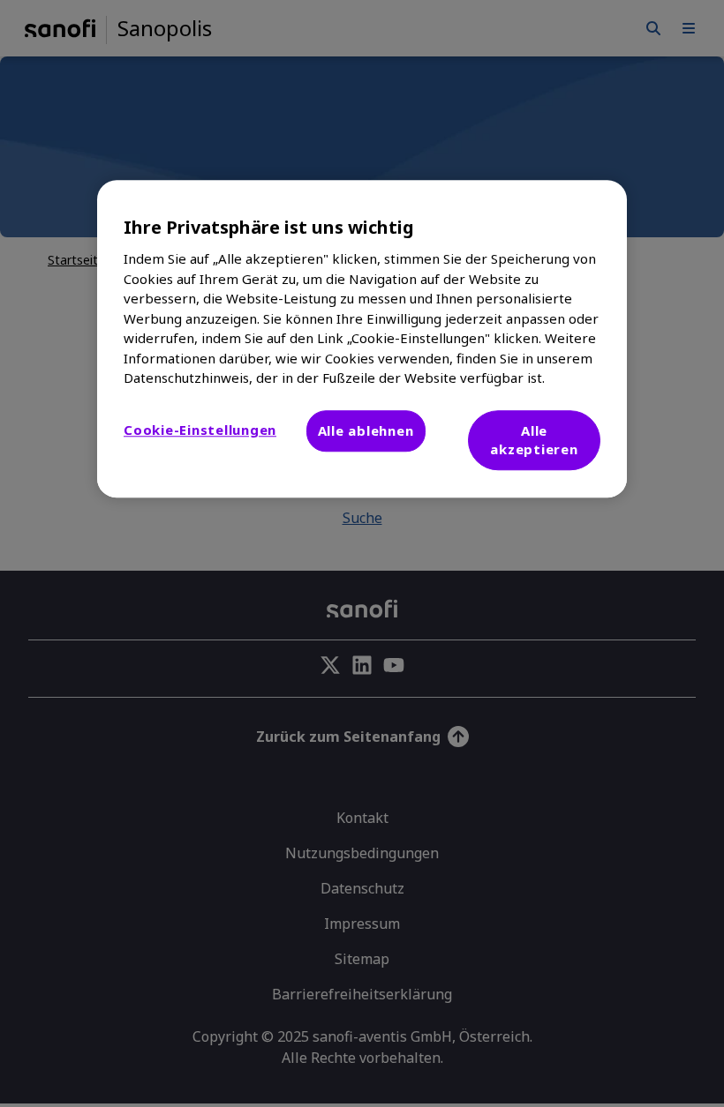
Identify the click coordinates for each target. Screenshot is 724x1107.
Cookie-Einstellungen (200, 429)
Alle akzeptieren (533, 440)
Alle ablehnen (366, 430)
